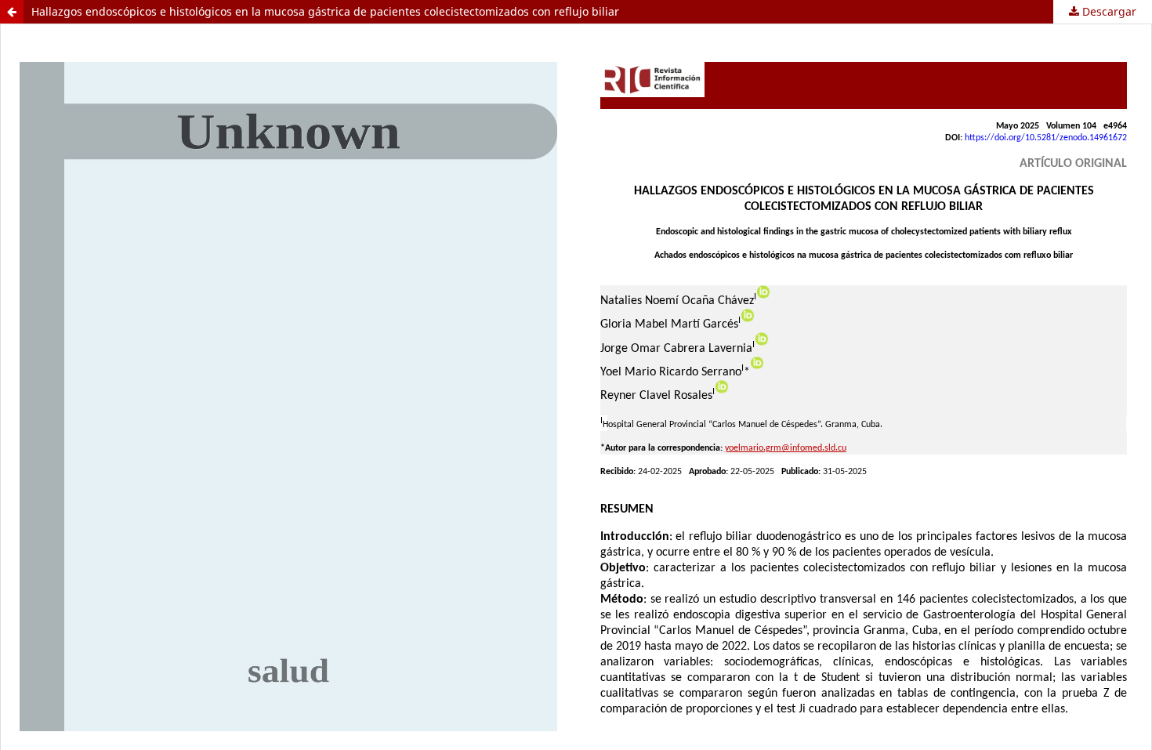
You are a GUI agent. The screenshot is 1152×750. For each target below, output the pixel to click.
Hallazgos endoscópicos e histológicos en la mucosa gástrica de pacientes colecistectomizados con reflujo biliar (325, 11)
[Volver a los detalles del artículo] (12, 12)
